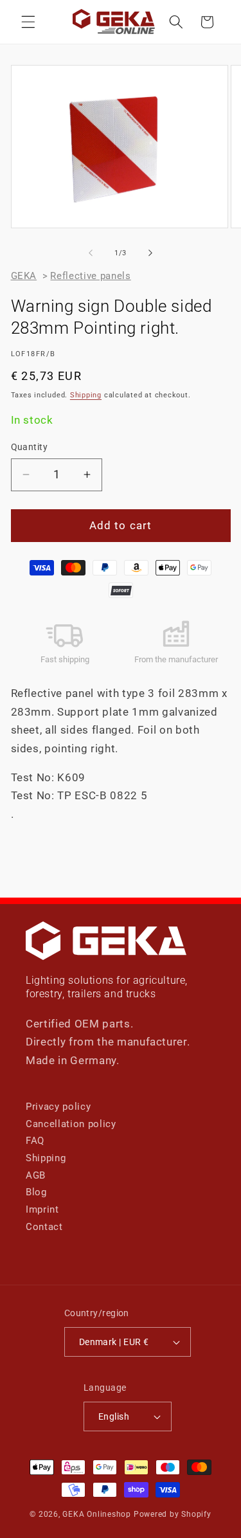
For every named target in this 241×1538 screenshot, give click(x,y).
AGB (36, 1175)
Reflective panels (90, 276)
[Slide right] (150, 253)
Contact (44, 1227)
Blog (36, 1192)
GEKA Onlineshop (96, 1514)
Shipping (86, 395)
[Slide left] (90, 253)
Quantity (29, 447)
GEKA (24, 276)
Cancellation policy (71, 1124)
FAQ (35, 1140)
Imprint (42, 1209)
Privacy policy (58, 1106)
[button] (28, 21)
